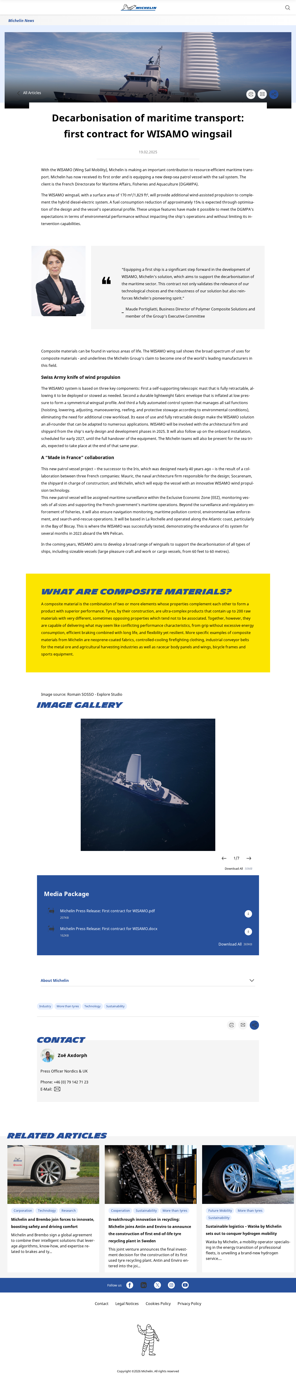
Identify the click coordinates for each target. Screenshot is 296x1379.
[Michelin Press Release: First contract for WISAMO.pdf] (248, 914)
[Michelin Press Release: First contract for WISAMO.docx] (248, 931)
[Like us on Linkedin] (143, 1285)
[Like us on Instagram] (171, 1285)
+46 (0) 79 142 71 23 (71, 1082)
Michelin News (21, 20)
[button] (287, 7)
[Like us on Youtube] (185, 1285)
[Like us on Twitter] (157, 1285)
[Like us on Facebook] (129, 1285)
